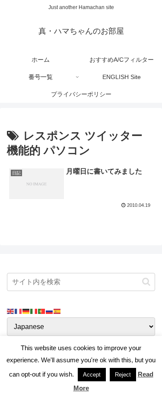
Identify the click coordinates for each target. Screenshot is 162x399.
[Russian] (50, 310)
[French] (18, 310)
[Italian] (34, 310)
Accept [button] (92, 374)
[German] (26, 310)
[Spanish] (57, 310)
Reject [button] (123, 374)
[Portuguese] (42, 310)
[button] (146, 282)
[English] (11, 310)
